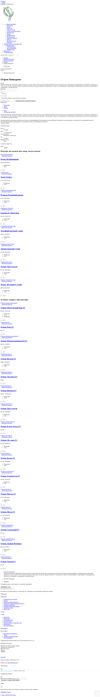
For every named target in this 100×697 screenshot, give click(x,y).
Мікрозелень (7, 51)
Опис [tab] (5, 110)
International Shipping (9, 605)
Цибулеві (9, 42)
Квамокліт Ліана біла (10, 213)
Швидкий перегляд (6, 156)
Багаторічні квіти (11, 48)
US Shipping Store (8, 52)
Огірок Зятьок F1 (8, 562)
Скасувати (3, 680)
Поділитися (7, 105)
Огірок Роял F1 (7, 327)
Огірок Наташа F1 (8, 391)
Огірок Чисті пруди (9, 267)
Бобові (8, 27)
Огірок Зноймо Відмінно (11, 544)
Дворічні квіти (11, 49)
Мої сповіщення (8, 638)
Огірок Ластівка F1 (9, 377)
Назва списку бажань (6, 678)
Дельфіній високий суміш (12, 231)
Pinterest (6, 108)
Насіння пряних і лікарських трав (13, 44)
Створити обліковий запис (11, 636)
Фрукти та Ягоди (11, 41)
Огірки (9, 34)
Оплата (6, 600)
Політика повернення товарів (12, 606)
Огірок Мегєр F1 (8, 512)
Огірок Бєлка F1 (8, 458)
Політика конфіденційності (11, 602)
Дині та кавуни (11, 29)
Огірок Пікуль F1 (8, 494)
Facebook (6, 581)
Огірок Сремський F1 (10, 530)
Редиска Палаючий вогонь (12, 195)
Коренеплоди (10, 32)
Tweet (5, 106)
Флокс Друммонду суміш (11, 285)
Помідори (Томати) (12, 38)
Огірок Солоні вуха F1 (10, 476)
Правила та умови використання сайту (14, 603)
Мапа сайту (7, 609)
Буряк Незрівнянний (10, 159)
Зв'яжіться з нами (8, 607)
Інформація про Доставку (10, 599)
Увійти (5, 635)
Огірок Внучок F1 (8, 359)
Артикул (3, 123)
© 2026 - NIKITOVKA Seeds (8, 695)
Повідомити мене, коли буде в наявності (25, 101)
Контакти (3, 1)
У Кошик (3, 93)
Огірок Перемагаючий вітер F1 (14, 341)
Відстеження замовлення (10, 633)
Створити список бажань (13, 680)
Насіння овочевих (10, 24)
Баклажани (10, 25)
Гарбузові (9, 28)
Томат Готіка (6, 177)
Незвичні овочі (11, 35)
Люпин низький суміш (10, 249)
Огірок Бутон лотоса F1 (11, 426)
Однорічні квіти (11, 46)
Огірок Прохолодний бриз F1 (13, 308)
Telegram (3, 651)
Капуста (9, 39)
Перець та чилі (11, 37)
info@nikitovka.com (13, 662)
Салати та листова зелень (13, 31)
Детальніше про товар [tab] (9, 112)
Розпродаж (7, 617)
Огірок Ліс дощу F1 (9, 440)
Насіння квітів (9, 45)
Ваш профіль (4, 628)
